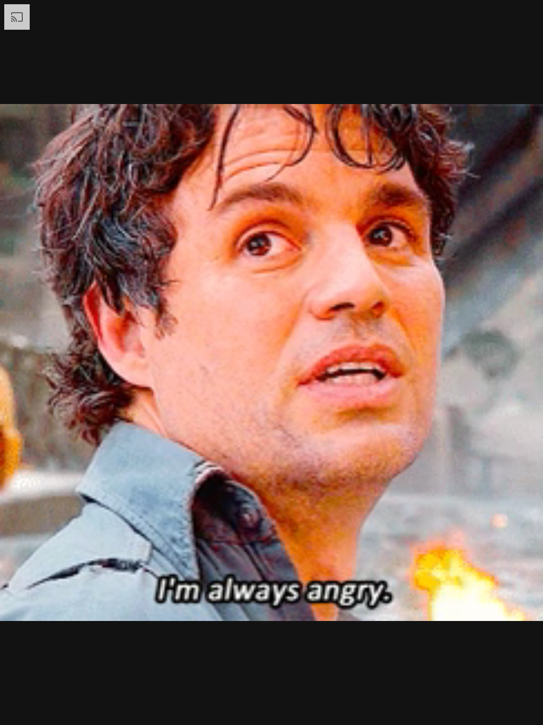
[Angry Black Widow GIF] (271, 362)
